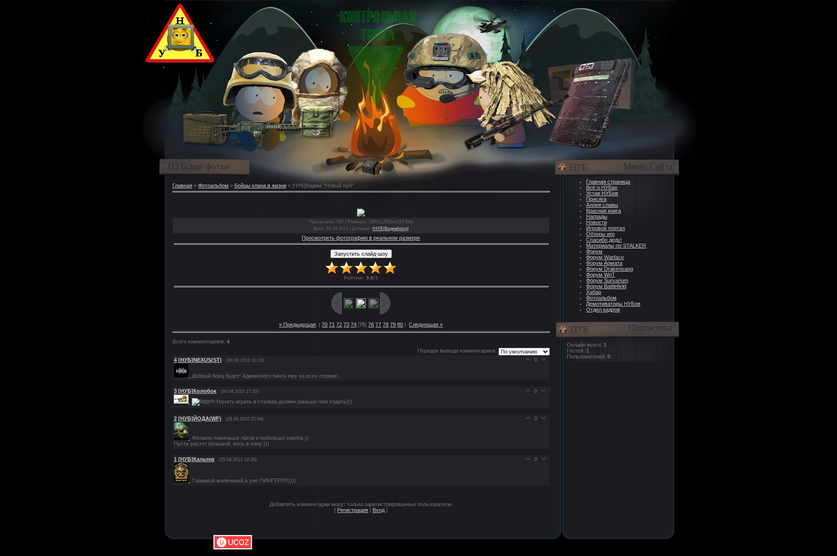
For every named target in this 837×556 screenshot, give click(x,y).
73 (346, 324)
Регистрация (352, 510)
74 (353, 324)
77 (378, 324)
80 (400, 324)
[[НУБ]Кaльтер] (183, 480)
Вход (378, 510)
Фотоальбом (213, 185)
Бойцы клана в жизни (260, 185)
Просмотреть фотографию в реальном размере (361, 238)
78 (385, 324)
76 (371, 324)
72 (339, 324)
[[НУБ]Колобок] (183, 401)
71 (332, 324)
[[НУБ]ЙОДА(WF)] (183, 438)
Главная (182, 185)
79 (393, 324)
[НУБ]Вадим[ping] (390, 228)
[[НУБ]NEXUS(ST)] (183, 375)
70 (324, 324)
